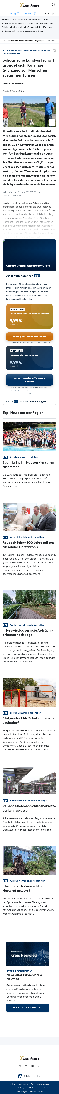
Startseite (7, 19)
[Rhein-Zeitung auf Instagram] (32, 1066)
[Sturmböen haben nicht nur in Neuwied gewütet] (29, 860)
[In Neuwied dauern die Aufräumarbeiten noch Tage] (29, 604)
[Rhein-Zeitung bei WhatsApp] (19, 1066)
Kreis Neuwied (33, 19)
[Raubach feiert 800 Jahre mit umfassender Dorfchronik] (29, 516)
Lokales (19, 19)
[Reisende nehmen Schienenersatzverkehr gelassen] (29, 779)
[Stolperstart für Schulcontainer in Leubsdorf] (29, 692)
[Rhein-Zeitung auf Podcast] (38, 1066)
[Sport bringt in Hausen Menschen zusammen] (29, 436)
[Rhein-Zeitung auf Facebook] (26, 1066)
